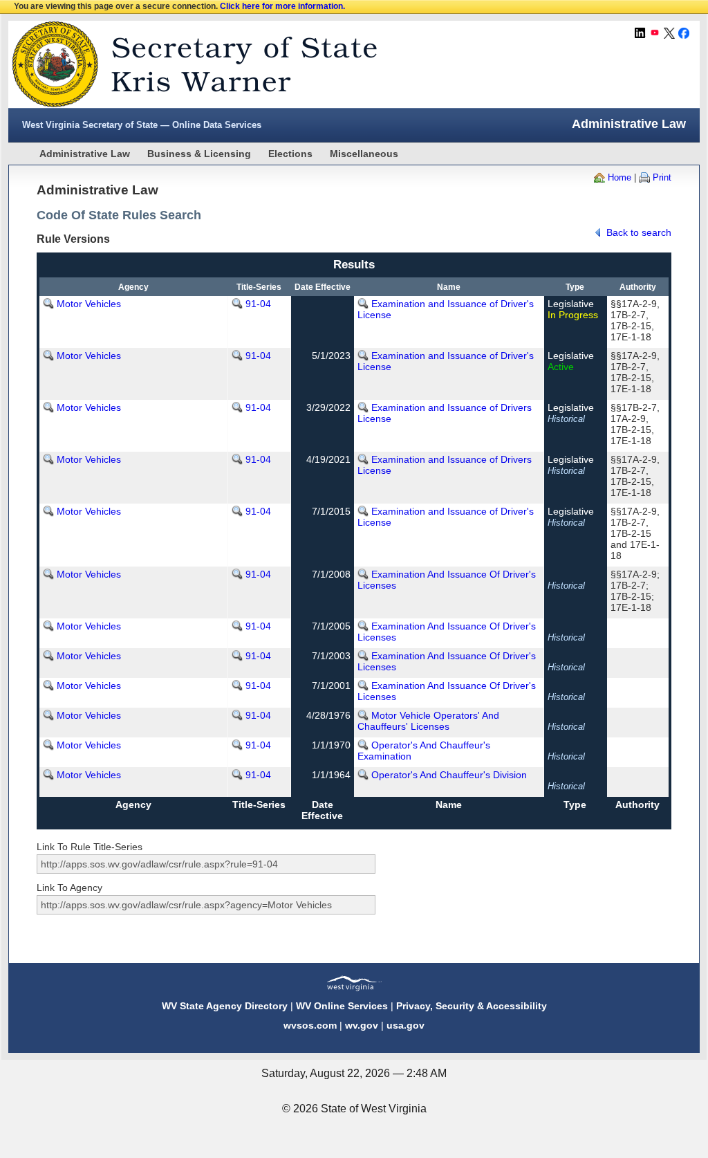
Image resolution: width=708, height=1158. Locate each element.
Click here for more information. (282, 6)
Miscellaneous (364, 153)
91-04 (258, 303)
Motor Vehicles (89, 303)
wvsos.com (310, 1025)
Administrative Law (84, 153)
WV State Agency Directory (225, 1005)
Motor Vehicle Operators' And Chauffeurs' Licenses (428, 721)
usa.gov (405, 1025)
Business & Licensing (199, 153)
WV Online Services (342, 1005)
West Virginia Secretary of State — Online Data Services (141, 125)
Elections (290, 153)
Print (662, 177)
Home (619, 177)
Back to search (638, 232)
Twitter (669, 33)
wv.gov (361, 1025)
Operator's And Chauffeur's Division (449, 774)
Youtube (654, 33)
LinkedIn (640, 33)
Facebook (683, 33)
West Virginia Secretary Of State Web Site (186, 64)
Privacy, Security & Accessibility (471, 1005)
